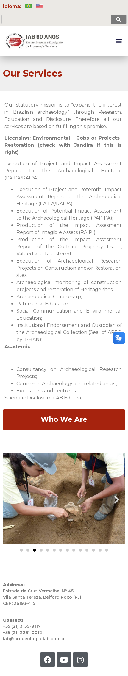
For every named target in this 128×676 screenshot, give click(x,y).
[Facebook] (47, 659)
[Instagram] (80, 659)
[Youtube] (64, 659)
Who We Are (64, 419)
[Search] (118, 19)
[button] (119, 41)
